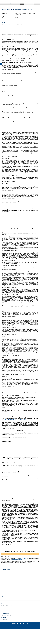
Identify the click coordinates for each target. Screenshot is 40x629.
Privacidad (3, 594)
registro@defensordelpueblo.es (17, 559)
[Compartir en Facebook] (5, 3)
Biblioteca (3, 586)
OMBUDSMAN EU (15, 623)
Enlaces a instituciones (5, 588)
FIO (20, 623)
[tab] (5, 3)
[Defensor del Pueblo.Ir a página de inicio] (20, 582)
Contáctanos (3, 598)
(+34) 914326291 (9, 606)
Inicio (2, 7)
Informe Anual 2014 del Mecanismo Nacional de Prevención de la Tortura (17, 419)
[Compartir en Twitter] (8, 3)
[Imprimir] (16, 3)
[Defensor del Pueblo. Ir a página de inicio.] (20, 1)
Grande (26, 3)
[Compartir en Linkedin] (11, 3)
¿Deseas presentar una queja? (20, 553)
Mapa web (3, 596)
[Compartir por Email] (14, 3)
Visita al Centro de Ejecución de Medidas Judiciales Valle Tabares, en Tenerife (21, 7)
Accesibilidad (3, 590)
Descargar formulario (23, 558)
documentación (5, 7)
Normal (22, 3)
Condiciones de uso (5, 592)
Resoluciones (3, 573)
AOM (24, 623)
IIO (27, 623)
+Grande (32, 3)
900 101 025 (7, 605)
